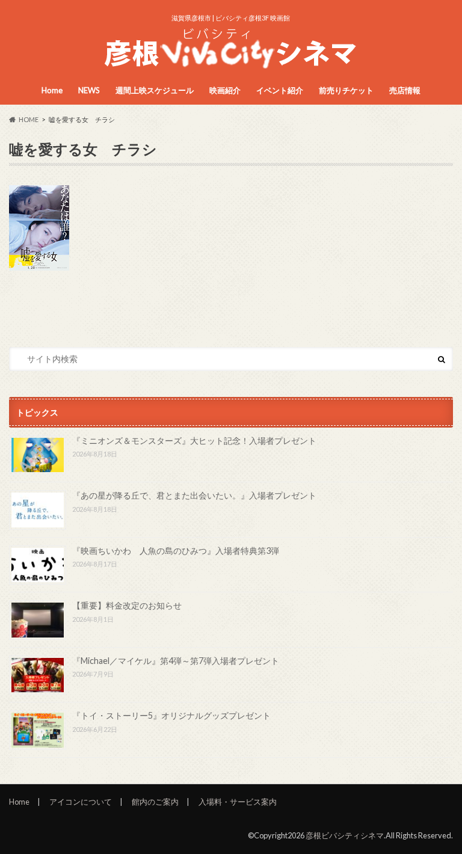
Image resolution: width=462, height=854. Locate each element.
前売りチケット (346, 90)
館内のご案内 (155, 801)
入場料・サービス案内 (238, 801)
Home (52, 90)
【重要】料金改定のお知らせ (127, 605)
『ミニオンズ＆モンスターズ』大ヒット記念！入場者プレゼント (194, 440)
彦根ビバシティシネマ (345, 835)
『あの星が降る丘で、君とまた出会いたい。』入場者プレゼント (194, 495)
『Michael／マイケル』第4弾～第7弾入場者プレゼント (175, 661)
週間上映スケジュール (155, 90)
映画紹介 (225, 90)
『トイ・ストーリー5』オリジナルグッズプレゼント (171, 715)
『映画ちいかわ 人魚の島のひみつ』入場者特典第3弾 (175, 550)
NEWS (89, 90)
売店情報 (404, 90)
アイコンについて (80, 801)
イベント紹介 (279, 90)
